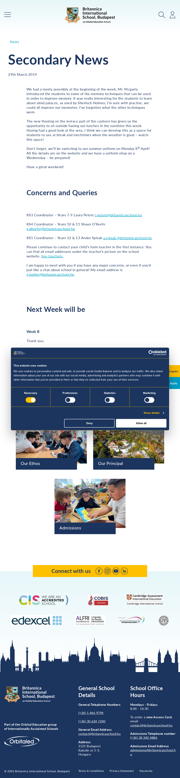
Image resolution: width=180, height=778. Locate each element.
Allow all (141, 423)
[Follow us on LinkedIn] (124, 571)
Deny (89, 423)
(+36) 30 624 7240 (91, 721)
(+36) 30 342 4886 (143, 738)
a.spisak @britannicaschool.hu (127, 238)
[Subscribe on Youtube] (115, 571)
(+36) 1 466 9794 (91, 713)
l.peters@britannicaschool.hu (118, 215)
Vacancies (146, 770)
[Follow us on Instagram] (107, 571)
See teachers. (52, 256)
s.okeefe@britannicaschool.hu (51, 228)
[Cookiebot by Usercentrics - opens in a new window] (151, 352)
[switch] (70, 400)
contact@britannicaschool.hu (99, 734)
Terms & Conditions (91, 770)
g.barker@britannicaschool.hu (50, 274)
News (14, 42)
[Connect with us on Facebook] (98, 571)
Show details (152, 412)
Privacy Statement (122, 770)
